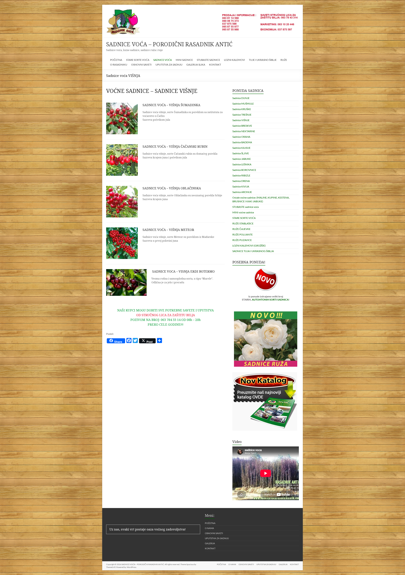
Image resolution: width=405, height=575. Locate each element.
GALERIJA (210, 543)
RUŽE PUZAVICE (242, 239)
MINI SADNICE (184, 59)
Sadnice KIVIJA (240, 186)
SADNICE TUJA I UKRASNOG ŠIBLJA (253, 251)
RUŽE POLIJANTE (242, 234)
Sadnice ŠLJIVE (240, 153)
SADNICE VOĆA (162, 59)
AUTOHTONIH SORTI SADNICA (270, 299)
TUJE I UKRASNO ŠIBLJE (263, 59)
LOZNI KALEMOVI (234, 59)
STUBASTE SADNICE (208, 59)
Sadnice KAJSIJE (241, 147)
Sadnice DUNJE (240, 97)
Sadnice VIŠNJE (240, 120)
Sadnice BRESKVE (242, 125)
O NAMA (209, 528)
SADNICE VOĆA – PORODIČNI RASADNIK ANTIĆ (169, 44)
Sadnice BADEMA (242, 142)
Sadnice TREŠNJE (241, 114)
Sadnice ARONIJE (242, 191)
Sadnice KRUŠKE (241, 109)
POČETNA (116, 59)
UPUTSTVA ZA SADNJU (169, 64)
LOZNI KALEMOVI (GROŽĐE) (249, 245)
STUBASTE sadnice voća (245, 206)
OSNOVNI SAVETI (141, 64)
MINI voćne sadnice (243, 212)
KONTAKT (215, 64)
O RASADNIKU (118, 64)
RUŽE (283, 59)
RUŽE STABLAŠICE (242, 223)
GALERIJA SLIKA (195, 64)
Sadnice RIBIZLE (241, 175)
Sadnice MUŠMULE (243, 103)
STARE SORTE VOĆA (137, 59)
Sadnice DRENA (241, 180)
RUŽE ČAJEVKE (241, 228)
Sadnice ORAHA (241, 136)
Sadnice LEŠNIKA (241, 164)
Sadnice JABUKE (241, 158)
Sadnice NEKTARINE (243, 131)
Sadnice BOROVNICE (244, 169)
